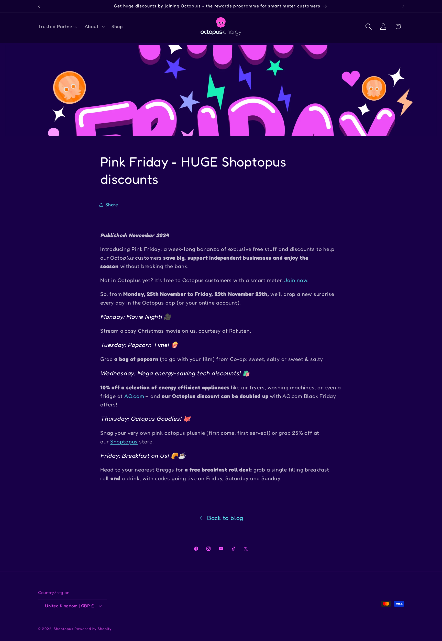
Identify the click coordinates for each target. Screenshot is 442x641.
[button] (94, 26)
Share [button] (111, 204)
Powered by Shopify (93, 628)
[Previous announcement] (39, 6)
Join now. (296, 280)
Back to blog (225, 518)
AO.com (134, 396)
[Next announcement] (403, 6)
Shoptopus (124, 441)
